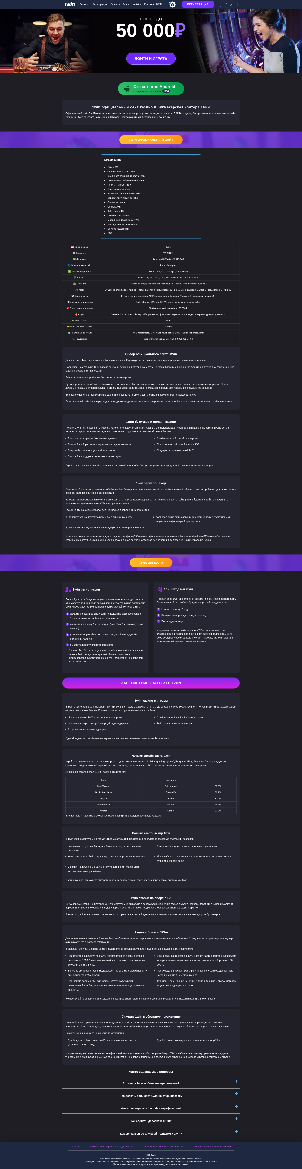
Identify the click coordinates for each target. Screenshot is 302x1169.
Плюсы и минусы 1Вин (119, 184)
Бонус (126, 4)
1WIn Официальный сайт (151, 140)
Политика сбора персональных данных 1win (111, 1146)
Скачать (115, 4)
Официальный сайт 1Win (121, 171)
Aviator (137, 4)
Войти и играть (151, 58)
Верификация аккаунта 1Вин (122, 198)
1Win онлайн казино (118, 215)
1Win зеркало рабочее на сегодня (125, 180)
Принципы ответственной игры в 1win (212, 1146)
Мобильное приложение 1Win (123, 220)
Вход (228, 4)
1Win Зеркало (151, 562)
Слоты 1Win (113, 206)
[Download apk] (151, 88)
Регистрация (99, 4)
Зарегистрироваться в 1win (151, 683)
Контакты (75, 1146)
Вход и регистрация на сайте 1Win (126, 176)
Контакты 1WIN (153, 4)
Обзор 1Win (113, 167)
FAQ (109, 233)
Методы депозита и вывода (122, 224)
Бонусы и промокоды (118, 189)
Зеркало (84, 4)
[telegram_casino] (172, 4)
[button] (296, 1155)
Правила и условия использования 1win (163, 1146)
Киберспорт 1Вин (116, 211)
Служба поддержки (118, 228)
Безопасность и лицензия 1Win (124, 193)
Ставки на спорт (116, 202)
